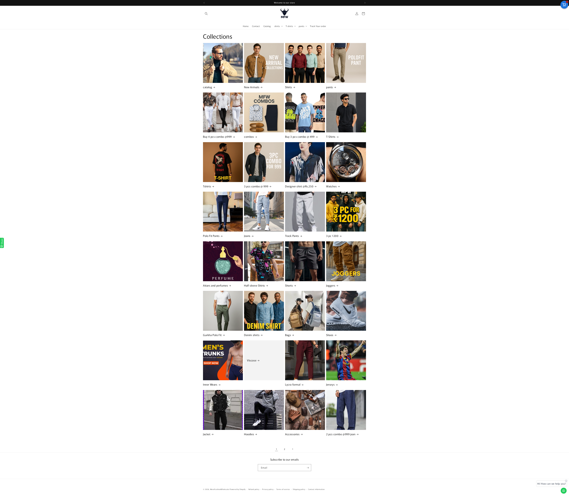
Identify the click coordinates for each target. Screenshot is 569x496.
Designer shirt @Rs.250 (299, 186)
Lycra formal (292, 384)
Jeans (247, 235)
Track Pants (292, 235)
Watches (331, 186)
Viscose (251, 360)
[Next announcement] (365, 3)
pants (329, 87)
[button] (206, 13)
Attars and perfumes (215, 285)
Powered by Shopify (238, 489)
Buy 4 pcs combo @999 (217, 136)
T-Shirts (330, 136)
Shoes (329, 335)
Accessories (292, 434)
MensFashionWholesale (219, 489)
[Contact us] (564, 491)
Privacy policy (267, 489)
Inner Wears (210, 384)
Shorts (289, 285)
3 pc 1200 (332, 235)
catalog (207, 87)
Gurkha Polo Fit (212, 335)
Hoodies (249, 434)
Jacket (206, 434)
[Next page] (292, 449)
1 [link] (276, 449)
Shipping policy (299, 489)
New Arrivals (251, 87)
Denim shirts (251, 335)
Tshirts (207, 186)
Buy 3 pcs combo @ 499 (300, 136)
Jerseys (330, 384)
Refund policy (253, 489)
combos (249, 136)
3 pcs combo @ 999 (256, 186)
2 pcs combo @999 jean (340, 434)
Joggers (330, 285)
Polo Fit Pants (211, 235)
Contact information (316, 489)
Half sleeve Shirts (254, 285)
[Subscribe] (308, 467)
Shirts (288, 87)
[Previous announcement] (204, 3)
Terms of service (283, 489)
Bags (288, 335)
